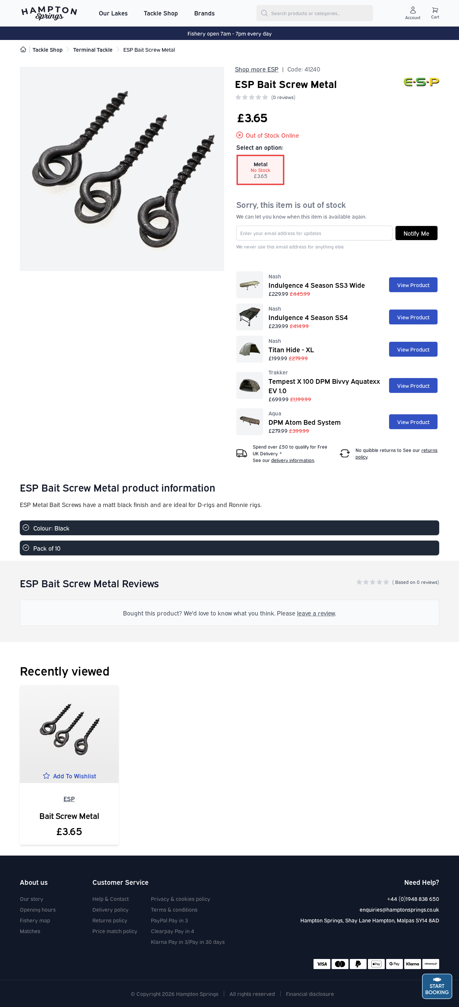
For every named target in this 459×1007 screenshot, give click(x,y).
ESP (69, 798)
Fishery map (35, 920)
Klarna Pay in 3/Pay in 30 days (188, 941)
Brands (204, 13)
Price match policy (114, 930)
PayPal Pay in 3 (169, 920)
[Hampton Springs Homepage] (49, 13)
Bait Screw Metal (69, 815)
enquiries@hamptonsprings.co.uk (399, 909)
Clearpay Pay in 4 (172, 930)
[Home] (23, 49)
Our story (31, 898)
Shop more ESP (257, 69)
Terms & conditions (174, 909)
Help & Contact (110, 898)
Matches (30, 930)
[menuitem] (113, 13)
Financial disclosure (310, 993)
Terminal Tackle (93, 49)
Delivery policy (110, 909)
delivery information (292, 460)
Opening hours (38, 909)
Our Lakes (113, 13)
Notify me (416, 233)
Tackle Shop (161, 13)
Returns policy (109, 920)
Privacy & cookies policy (180, 898)
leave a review (316, 613)
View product (413, 284)
